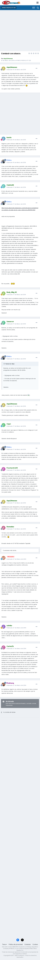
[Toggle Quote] (4, 364)
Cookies (35, 944)
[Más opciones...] (36, 68)
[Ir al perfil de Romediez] (3, 528)
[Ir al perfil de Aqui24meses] (3, 68)
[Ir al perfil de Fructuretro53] (3, 469)
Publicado (16, 69)
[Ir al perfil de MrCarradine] (3, 558)
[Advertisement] (20, 31)
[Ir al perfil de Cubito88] (3, 186)
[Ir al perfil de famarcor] (3, 323)
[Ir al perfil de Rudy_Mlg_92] (3, 293)
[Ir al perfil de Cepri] (3, 425)
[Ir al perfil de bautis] (3, 139)
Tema (4, 944)
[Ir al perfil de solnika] (3, 627)
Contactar (27, 944)
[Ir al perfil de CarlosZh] (3, 647)
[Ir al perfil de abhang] (3, 684)
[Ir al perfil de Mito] (3, 161)
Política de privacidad (16, 944)
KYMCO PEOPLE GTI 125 (23, 60)
